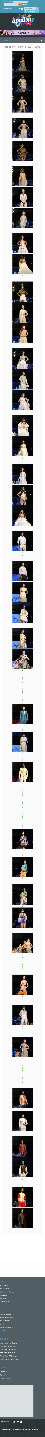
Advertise (3, 1375)
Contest (2, 1330)
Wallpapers (3, 1298)
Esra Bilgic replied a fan (8, 1346)
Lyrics (2, 1324)
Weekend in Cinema (7, 1292)
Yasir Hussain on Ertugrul (8, 1343)
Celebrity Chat (5, 1301)
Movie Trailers (4, 1288)
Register (24, 4)
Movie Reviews (5, 1321)
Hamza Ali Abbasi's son (8, 1349)
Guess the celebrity (6, 1327)
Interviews (3, 1295)
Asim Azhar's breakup (7, 1353)
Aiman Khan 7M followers (8, 1356)
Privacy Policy (5, 1378)
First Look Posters (6, 1314)
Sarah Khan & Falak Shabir (9, 1359)
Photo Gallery (4, 1285)
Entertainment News (7, 1317)
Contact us (3, 1372)
